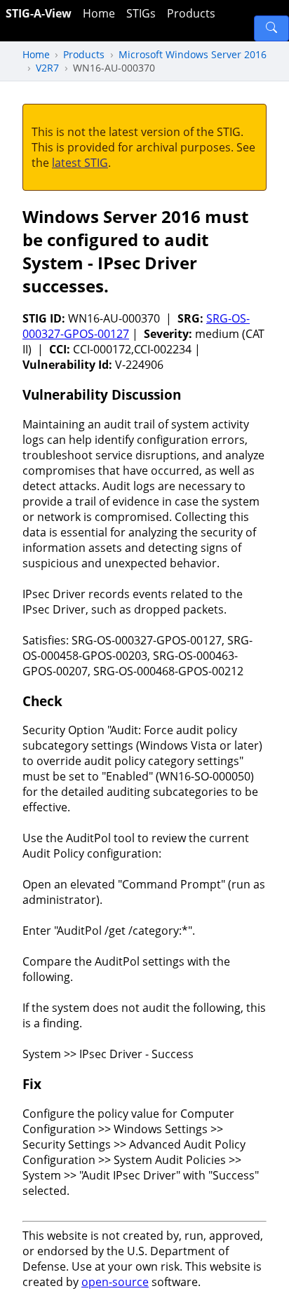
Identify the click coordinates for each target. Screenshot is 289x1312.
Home (99, 13)
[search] (271, 28)
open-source (115, 1282)
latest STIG (80, 162)
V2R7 (47, 67)
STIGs (141, 13)
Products (191, 13)
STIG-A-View (39, 13)
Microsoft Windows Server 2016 (193, 54)
